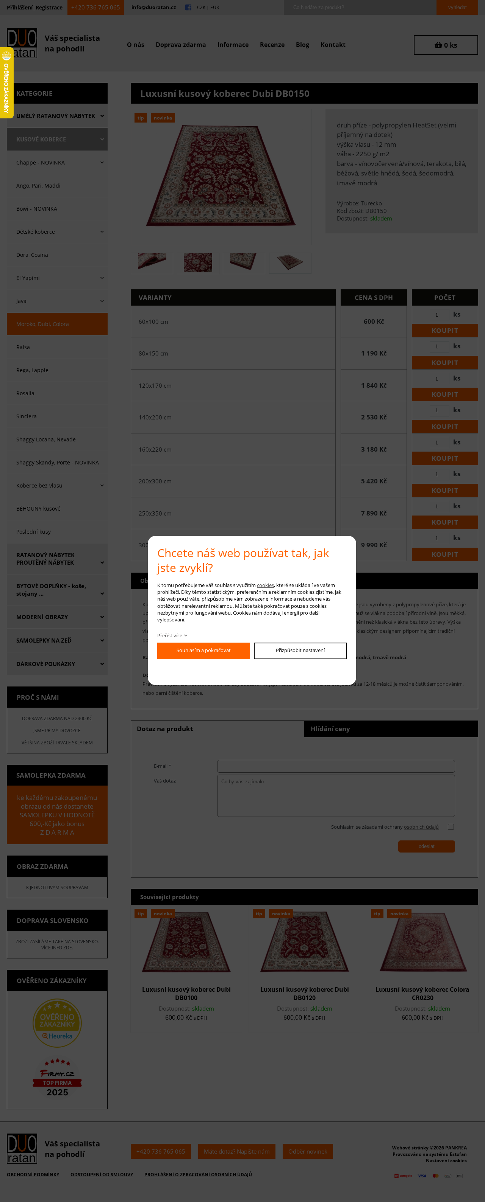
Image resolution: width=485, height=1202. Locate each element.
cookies (265, 585)
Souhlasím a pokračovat (204, 650)
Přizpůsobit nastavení (300, 650)
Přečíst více (169, 635)
